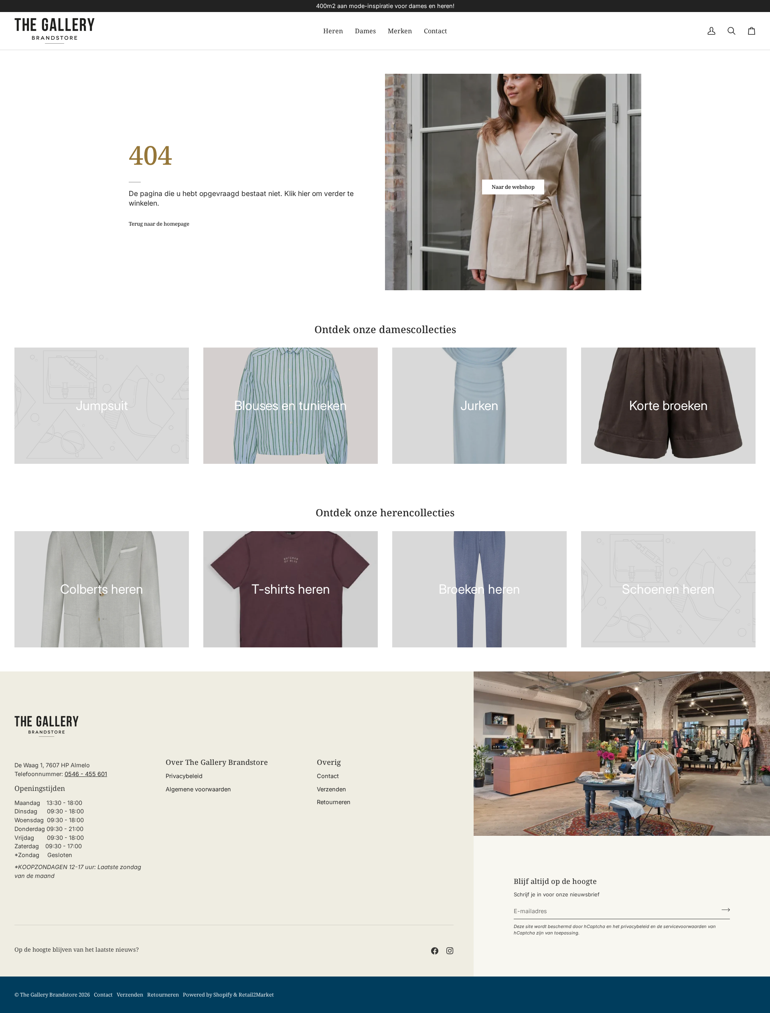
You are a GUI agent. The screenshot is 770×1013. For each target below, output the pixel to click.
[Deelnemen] (723, 910)
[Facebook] (434, 950)
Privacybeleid (184, 775)
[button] (333, 31)
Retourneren (334, 802)
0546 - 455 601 (86, 773)
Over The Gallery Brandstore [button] (217, 762)
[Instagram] (450, 950)
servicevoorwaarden (685, 926)
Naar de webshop (513, 186)
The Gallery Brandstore (48, 994)
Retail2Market (256, 994)
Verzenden (331, 789)
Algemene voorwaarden (198, 789)
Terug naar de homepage (159, 223)
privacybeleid (635, 926)
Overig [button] (329, 762)
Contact (328, 775)
